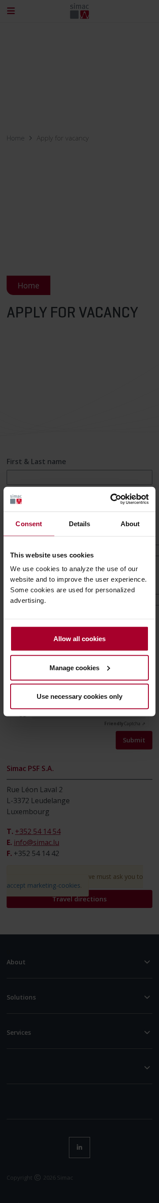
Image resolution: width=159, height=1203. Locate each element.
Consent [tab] (28, 523)
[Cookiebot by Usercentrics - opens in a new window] (112, 499)
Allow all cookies (79, 638)
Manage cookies (74, 667)
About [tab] (130, 523)
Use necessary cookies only (79, 696)
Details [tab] (80, 523)
